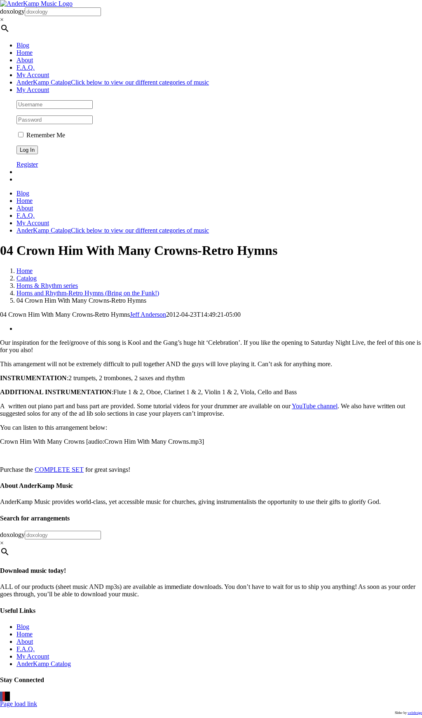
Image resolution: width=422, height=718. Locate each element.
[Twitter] (6, 696)
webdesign (415, 713)
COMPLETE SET (59, 469)
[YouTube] (3, 696)
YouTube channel (315, 406)
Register (27, 164)
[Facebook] (1, 696)
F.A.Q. (25, 648)
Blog (22, 626)
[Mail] (8, 696)
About (24, 641)
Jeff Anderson (148, 314)
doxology (12, 11)
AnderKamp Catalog (43, 663)
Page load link (18, 703)
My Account (32, 656)
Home (24, 634)
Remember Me (45, 135)
